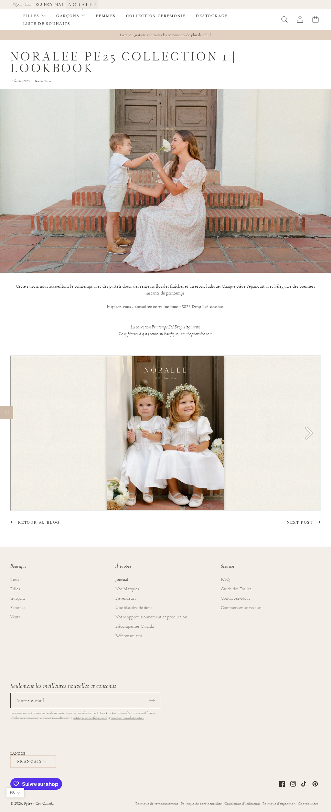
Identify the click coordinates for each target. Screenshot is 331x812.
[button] (34, 15)
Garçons (17, 598)
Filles (15, 589)
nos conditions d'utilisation (127, 718)
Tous (14, 579)
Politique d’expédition (278, 804)
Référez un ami (128, 636)
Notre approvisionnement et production (151, 617)
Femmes (17, 607)
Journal (121, 579)
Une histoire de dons (133, 607)
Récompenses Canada (134, 626)
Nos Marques (127, 589)
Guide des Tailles (236, 589)
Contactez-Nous (235, 598)
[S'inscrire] (152, 700)
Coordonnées (308, 804)
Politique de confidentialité (201, 804)
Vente (15, 617)
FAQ (225, 579)
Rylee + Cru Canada (39, 803)
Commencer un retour (241, 607)
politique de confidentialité (90, 718)
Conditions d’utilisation (242, 804)
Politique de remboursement (156, 804)
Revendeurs (125, 598)
